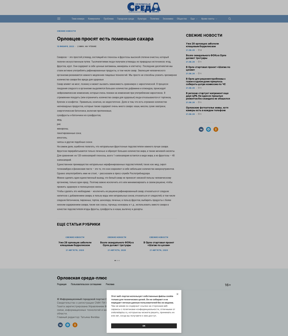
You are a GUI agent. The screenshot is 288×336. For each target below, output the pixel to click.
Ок (144, 326)
